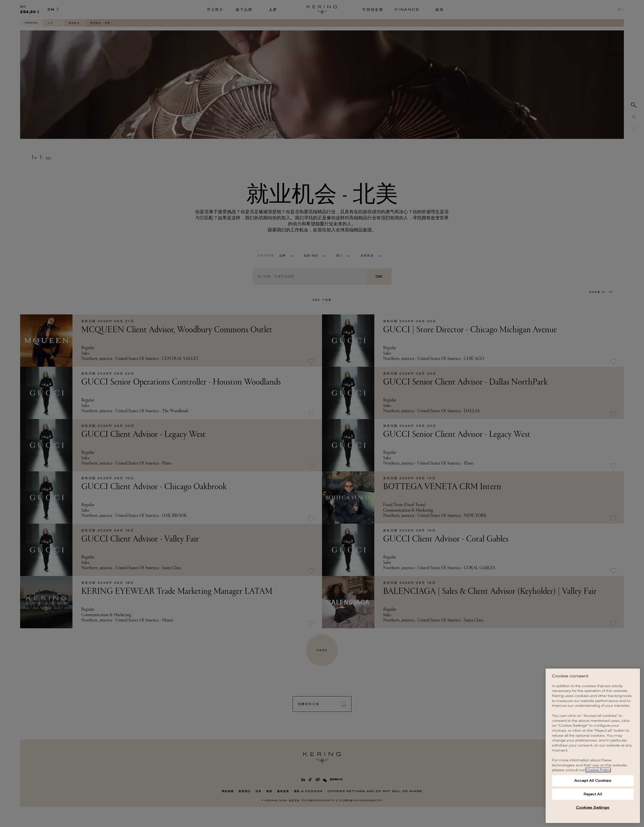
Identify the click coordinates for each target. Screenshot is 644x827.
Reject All (593, 794)
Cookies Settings (593, 807)
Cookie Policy (598, 770)
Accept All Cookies (593, 780)
